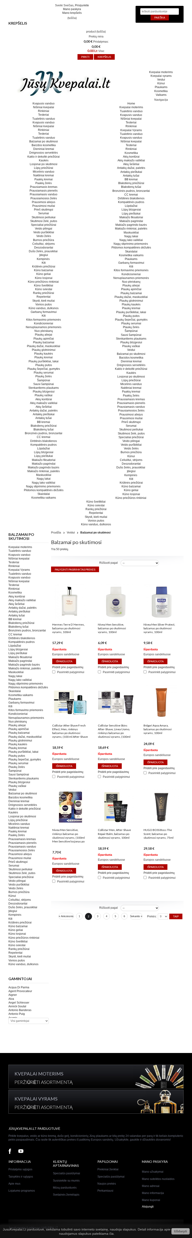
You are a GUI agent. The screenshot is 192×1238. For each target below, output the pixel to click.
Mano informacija (153, 1193)
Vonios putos (43, 304)
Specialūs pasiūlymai (66, 1173)
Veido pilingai (43, 228)
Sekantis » (136, 916)
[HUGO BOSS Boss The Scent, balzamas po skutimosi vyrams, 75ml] (161, 824)
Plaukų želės (43, 376)
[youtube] (20, 1152)
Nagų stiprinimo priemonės (43, 486)
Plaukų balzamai (43, 342)
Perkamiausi (105, 1190)
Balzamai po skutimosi (43, 141)
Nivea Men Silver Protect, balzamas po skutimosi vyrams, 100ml (159, 628)
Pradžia (56, 532)
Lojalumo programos (21, 1190)
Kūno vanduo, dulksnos (44, 308)
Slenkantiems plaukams (43, 387)
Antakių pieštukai (44, 414)
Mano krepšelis (72, 13)
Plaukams (161, 87)
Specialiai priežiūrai (43, 224)
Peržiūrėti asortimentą (44, 1082)
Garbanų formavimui (44, 312)
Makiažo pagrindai (43, 463)
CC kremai (43, 437)
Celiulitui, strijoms (43, 243)
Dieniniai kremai (43, 149)
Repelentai (44, 296)
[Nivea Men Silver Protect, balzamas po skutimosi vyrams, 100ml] (161, 618)
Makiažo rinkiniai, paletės (43, 471)
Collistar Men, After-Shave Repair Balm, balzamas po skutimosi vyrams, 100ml (114, 833)
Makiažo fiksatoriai (43, 460)
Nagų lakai (44, 478)
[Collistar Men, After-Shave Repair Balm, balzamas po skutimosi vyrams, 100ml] (115, 824)
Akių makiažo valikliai (43, 403)
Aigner (12, 995)
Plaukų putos (43, 365)
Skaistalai (43, 494)
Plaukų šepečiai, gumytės (43, 369)
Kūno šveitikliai (43, 285)
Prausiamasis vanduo (43, 194)
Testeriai (43, 114)
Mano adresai (150, 1186)
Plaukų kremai (43, 357)
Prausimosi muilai (43, 206)
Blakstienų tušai (43, 429)
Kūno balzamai (43, 270)
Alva (11, 999)
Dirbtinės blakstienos (43, 441)
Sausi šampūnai (43, 384)
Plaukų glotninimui (43, 350)
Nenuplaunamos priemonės (43, 327)
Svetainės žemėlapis (66, 1194)
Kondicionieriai (43, 323)
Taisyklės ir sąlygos (20, 1176)
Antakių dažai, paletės (44, 410)
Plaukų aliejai (43, 334)
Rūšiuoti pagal (108, 562)
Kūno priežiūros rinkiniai (43, 281)
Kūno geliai (43, 274)
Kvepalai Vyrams (19, 569)
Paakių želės (43, 183)
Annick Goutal (17, 1006)
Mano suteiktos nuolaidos (158, 1179)
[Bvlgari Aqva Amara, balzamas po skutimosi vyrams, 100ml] (161, 719)
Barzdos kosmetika (44, 145)
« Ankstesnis (66, 916)
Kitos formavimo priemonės (43, 319)
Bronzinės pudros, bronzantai (43, 433)
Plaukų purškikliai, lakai (44, 361)
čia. (111, 1233)
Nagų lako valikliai (43, 482)
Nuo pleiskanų (43, 331)
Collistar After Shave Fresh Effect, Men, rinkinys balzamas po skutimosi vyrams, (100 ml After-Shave (70, 731)
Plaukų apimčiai (43, 338)
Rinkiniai (43, 111)
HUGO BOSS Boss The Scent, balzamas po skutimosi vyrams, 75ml (159, 833)
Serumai (43, 213)
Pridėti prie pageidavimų (67, 667)
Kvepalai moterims (161, 72)
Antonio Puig (16, 1014)
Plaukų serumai (44, 372)
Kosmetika (161, 91)
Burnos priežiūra (43, 240)
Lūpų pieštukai (43, 456)
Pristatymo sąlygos (20, 1169)
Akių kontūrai (43, 399)
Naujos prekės (106, 1183)
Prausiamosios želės (43, 198)
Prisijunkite (82, 5)
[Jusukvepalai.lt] (73, 83)
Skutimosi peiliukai (43, 217)
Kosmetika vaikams (43, 497)
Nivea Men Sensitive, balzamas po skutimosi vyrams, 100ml (112, 628)
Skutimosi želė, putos (43, 221)
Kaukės (43, 160)
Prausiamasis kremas (43, 187)
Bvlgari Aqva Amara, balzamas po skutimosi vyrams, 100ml (158, 729)
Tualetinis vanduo (43, 118)
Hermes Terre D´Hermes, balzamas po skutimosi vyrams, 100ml (68, 628)
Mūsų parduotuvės (65, 1187)
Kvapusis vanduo (44, 103)
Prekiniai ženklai (107, 1169)
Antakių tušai (43, 418)
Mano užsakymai (152, 1171)
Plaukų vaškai (43, 395)
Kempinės (43, 259)
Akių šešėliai (44, 406)
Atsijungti (148, 1206)
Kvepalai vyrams (161, 76)
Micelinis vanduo (43, 171)
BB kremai (43, 422)
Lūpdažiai (43, 448)
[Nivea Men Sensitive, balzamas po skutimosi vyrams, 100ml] (115, 618)
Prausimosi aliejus (43, 202)
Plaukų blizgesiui (44, 391)
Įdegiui (43, 255)
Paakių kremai (43, 179)
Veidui (161, 79)
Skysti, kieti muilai (43, 300)
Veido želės (43, 236)
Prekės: (152, 916)
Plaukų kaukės (43, 353)
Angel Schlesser (18, 1002)
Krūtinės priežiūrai (43, 266)
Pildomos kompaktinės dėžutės (43, 490)
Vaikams (161, 94)
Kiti (44, 262)
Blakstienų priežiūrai (44, 425)
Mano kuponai (151, 1200)
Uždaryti (180, 1231)
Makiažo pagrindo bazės (43, 467)
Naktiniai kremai (43, 175)
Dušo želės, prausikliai (43, 251)
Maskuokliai (43, 475)
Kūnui (161, 83)
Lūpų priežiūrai (43, 168)
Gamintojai (20, 978)
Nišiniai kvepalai (43, 107)
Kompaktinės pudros (43, 444)
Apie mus (14, 1183)
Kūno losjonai (43, 278)
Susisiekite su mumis (66, 1180)
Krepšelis (17, 23)
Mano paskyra (72, 9)
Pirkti (85, 57)
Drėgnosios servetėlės (43, 152)
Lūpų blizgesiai (43, 452)
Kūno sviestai (43, 289)
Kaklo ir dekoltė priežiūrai (43, 156)
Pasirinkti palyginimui (70, 672)
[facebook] (9, 1152)
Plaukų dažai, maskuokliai (43, 346)
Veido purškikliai (43, 232)
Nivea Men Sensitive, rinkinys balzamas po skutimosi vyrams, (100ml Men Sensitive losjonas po (68, 835)
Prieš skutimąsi (43, 209)
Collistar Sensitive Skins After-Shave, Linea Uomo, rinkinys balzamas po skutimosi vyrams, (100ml (114, 731)
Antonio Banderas (19, 1010)
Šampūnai (43, 380)
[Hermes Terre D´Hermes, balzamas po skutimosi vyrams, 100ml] (70, 618)
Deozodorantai (43, 247)
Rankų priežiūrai (43, 293)
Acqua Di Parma (18, 987)
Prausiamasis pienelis (44, 190)
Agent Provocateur (20, 991)
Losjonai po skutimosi (43, 164)
